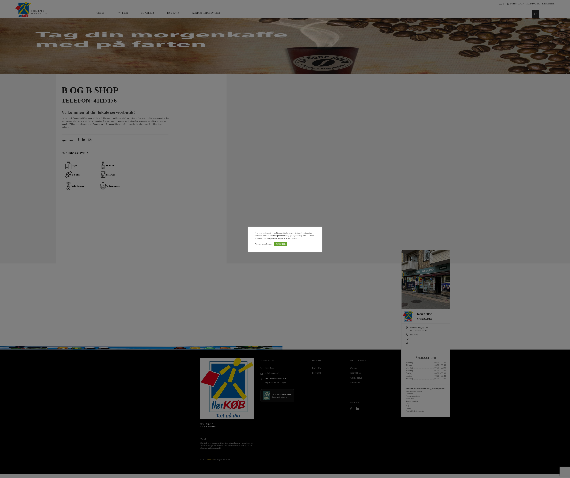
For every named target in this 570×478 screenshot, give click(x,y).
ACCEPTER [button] (281, 244)
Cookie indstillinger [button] (263, 244)
